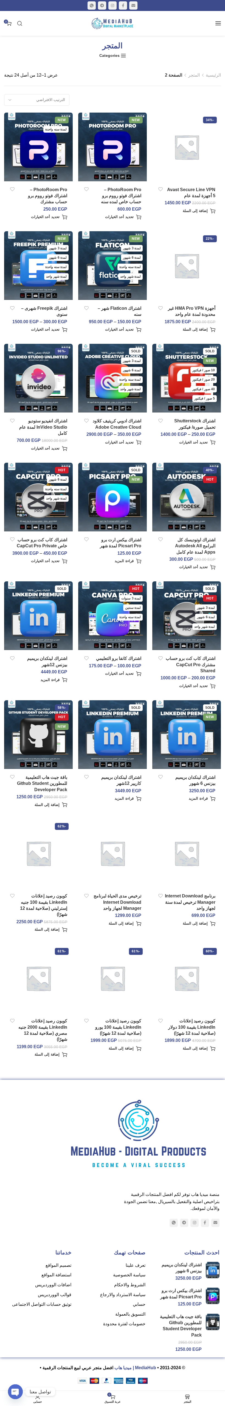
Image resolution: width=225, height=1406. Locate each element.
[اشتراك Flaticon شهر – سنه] (112, 265)
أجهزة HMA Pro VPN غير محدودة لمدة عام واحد (191, 311)
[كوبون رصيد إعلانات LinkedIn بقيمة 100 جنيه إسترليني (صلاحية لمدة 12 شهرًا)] (38, 853)
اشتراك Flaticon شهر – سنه (119, 311)
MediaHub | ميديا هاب (135, 1367)
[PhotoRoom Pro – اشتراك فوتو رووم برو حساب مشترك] (38, 146)
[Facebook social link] (123, 5)
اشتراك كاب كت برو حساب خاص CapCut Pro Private (42, 542)
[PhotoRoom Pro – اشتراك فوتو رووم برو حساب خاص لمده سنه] (112, 146)
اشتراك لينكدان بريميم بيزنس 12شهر (47, 661)
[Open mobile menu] (218, 23)
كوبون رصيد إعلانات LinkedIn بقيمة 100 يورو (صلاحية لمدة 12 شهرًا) (118, 1027)
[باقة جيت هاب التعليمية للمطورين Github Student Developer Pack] (38, 734)
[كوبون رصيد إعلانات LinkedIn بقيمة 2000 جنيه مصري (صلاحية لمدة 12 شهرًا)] (38, 978)
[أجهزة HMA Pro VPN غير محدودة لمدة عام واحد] (186, 265)
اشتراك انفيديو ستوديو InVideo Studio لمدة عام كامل (43, 427)
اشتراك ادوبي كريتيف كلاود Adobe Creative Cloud (117, 424)
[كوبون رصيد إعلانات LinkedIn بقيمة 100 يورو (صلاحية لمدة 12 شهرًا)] (112, 978)
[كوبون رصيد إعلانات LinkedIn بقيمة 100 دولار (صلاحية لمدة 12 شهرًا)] (186, 978)
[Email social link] (133, 5)
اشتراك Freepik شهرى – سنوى (44, 311)
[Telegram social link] (102, 5)
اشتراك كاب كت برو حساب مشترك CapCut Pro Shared (190, 664)
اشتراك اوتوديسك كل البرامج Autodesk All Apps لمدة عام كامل (195, 545)
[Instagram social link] (112, 5)
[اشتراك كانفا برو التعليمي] (112, 615)
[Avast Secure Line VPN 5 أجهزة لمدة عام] (186, 146)
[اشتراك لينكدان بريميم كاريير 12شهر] (112, 734)
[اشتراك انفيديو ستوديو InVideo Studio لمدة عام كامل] (38, 378)
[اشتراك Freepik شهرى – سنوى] (38, 265)
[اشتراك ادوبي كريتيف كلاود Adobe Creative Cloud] (112, 378)
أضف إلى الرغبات (160, 189)
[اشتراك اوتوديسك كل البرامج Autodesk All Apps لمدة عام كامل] (186, 496)
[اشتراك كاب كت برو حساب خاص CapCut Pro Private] (38, 496)
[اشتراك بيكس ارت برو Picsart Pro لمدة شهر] (112, 496)
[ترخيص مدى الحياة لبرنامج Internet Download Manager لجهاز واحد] (112, 853)
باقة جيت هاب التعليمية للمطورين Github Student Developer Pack (42, 783)
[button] (199, 211)
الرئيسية (213, 75)
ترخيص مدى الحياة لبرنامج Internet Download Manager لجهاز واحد (117, 902)
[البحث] (19, 23)
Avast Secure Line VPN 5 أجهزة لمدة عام (191, 192)
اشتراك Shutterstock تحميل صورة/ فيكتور (194, 424)
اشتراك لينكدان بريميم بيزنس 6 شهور (195, 780)
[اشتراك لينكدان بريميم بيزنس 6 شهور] (186, 734)
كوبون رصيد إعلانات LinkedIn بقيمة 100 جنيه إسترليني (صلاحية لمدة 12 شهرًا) (43, 905)
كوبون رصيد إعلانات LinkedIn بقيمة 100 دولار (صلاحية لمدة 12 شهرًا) (191, 1027)
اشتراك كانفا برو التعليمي (118, 658)
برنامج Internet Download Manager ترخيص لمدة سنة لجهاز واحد (190, 902)
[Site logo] (112, 23)
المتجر (194, 75)
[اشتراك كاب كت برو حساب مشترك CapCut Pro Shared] (186, 615)
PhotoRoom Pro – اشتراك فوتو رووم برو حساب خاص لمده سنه (121, 195)
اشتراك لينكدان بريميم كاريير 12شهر (121, 780)
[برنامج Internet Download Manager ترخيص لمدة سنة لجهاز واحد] (186, 853)
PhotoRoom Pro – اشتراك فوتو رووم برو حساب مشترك (47, 195)
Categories (109, 55)
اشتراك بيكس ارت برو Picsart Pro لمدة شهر (120, 542)
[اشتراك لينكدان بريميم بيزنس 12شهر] (38, 615)
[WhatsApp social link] (92, 5)
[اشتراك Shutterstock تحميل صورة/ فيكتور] (186, 378)
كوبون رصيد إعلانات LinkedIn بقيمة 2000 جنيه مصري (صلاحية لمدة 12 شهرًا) (42, 1030)
